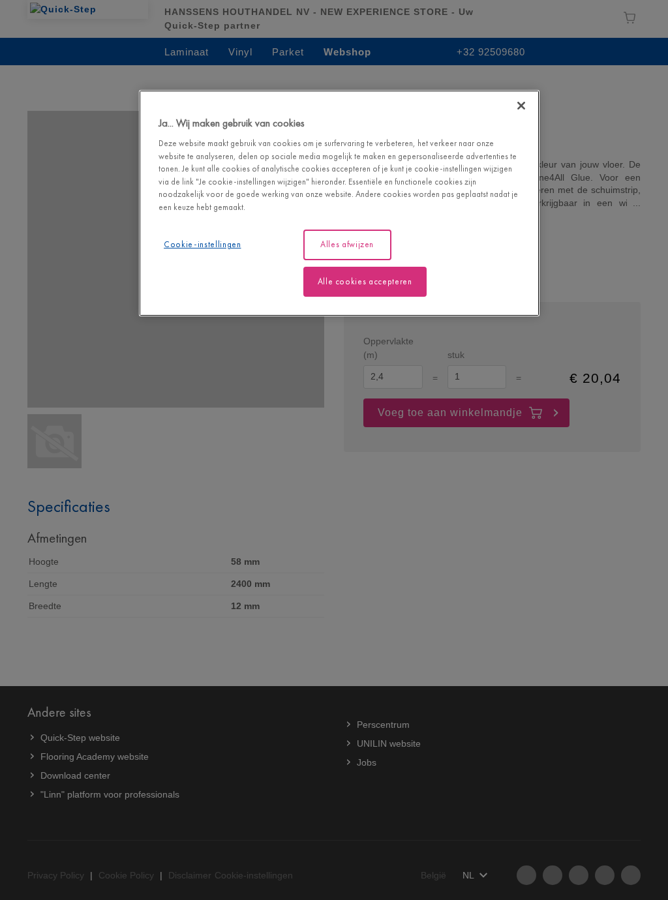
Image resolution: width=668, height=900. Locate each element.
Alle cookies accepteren (365, 281)
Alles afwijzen (347, 244)
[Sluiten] (521, 105)
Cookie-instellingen (202, 244)
